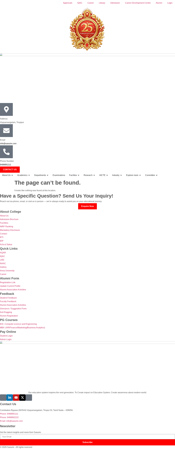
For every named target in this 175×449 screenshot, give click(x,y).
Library (102, 3)
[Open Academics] (29, 175)
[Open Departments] (48, 175)
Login (169, 3)
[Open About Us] (12, 175)
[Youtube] (16, 397)
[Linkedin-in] (9, 397)
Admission (115, 3)
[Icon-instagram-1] (29, 397)
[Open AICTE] (107, 175)
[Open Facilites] (79, 175)
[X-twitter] (22, 397)
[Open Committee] (157, 175)
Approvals (67, 3)
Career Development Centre (138, 3)
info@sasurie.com (8, 143)
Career (91, 3)
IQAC (79, 3)
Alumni (159, 3)
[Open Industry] (121, 175)
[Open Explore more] (140, 175)
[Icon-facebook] (3, 397)
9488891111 (5, 165)
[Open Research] (94, 175)
